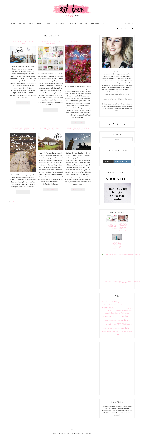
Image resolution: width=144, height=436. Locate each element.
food (126, 308)
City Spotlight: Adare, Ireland (50, 129)
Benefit (122, 302)
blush (126, 302)
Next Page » (21, 201)
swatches (126, 327)
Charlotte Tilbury (112, 305)
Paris (128, 320)
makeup (126, 316)
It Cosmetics (113, 313)
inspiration (129, 310)
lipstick (107, 316)
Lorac (117, 317)
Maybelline (113, 320)
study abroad (117, 328)
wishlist (122, 334)
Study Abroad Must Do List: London (78, 129)
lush (120, 317)
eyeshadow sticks (118, 308)
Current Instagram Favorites (50, 42)
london (113, 317)
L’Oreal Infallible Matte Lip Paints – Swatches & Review (123, 227)
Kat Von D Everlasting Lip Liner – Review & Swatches (122, 282)
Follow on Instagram (123, 161)
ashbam (72, 10)
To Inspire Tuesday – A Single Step (23, 129)
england (130, 305)
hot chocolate (121, 310)
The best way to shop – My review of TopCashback (111, 226)
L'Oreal (127, 313)
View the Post (23, 102)
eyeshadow (107, 307)
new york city (120, 320)
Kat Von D (121, 313)
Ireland (107, 313)
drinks (125, 304)
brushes (104, 304)
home (114, 310)
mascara (106, 320)
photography (107, 324)
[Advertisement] (117, 356)
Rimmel (129, 324)
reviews (122, 323)
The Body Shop (106, 331)
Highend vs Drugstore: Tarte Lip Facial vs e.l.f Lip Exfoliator (117, 245)
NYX (125, 320)
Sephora (105, 328)
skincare (110, 328)
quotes (114, 324)
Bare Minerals (106, 302)
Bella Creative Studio (84, 433)
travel (117, 334)
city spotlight (120, 304)
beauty (114, 301)
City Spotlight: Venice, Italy (23, 42)
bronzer (130, 302)
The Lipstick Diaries (119, 331)
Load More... (108, 161)
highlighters (109, 310)
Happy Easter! (78, 42)
